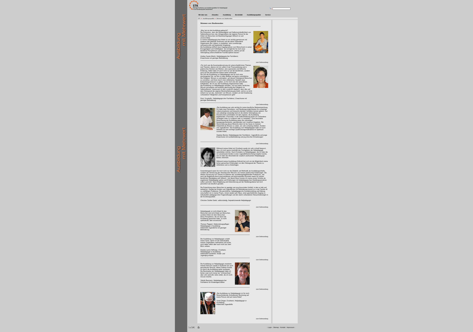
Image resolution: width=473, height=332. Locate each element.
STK (199, 18)
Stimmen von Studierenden (224, 18)
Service (268, 15)
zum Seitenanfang (262, 62)
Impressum (290, 327)
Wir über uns (202, 15)
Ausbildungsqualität (254, 15)
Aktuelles (215, 15)
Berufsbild (238, 15)
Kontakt (282, 327)
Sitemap (276, 327)
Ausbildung (227, 15)
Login (270, 327)
